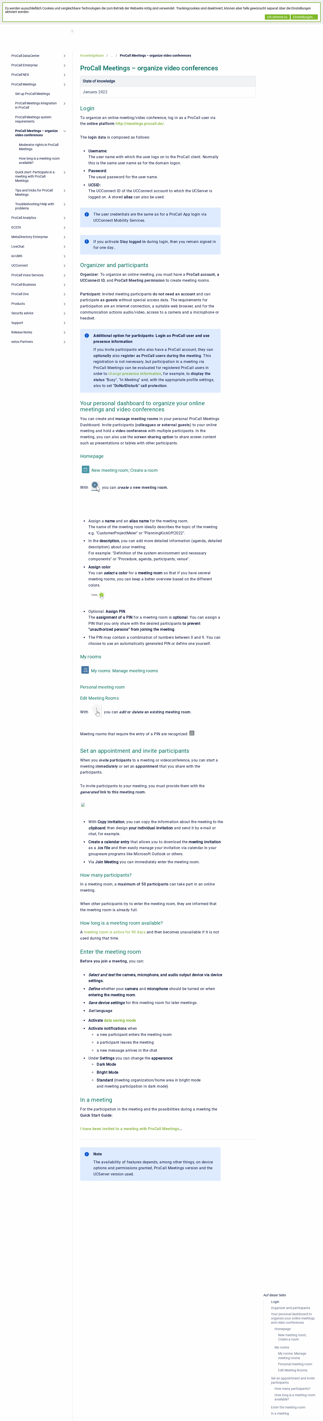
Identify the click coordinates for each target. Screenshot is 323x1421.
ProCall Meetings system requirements (33, 119)
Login (275, 1302)
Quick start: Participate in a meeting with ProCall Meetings (35, 176)
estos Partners (22, 342)
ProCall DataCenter (25, 56)
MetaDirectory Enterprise (29, 237)
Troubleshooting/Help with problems (34, 206)
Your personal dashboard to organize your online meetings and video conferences (293, 1318)
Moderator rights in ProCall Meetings (38, 147)
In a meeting (280, 1413)
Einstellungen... (304, 17)
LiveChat (17, 246)
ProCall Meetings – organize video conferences (36, 133)
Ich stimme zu (277, 17)
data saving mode (120, 1020)
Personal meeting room (295, 1364)
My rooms (282, 1347)
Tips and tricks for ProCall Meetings (34, 192)
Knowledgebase (92, 55)
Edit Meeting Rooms (292, 1370)
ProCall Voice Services (27, 275)
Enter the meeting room (288, 1407)
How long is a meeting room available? (39, 161)
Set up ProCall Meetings (32, 94)
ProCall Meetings (23, 84)
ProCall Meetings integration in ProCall (36, 105)
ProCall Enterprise (24, 65)
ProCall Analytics (23, 218)
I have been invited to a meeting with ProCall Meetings (129, 1129)
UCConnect (19, 265)
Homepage (283, 1329)
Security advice (22, 313)
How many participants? (292, 1389)
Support (17, 323)
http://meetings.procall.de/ (140, 123)
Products (18, 304)
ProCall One (20, 294)
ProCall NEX (20, 75)
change (135, 373)
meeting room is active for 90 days (114, 932)
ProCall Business (23, 284)
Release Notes (21, 332)
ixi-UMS (16, 256)
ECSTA (16, 227)
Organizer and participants (290, 1308)
